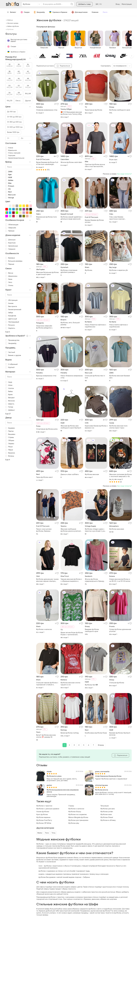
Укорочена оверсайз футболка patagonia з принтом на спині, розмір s (46, 327)
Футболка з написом (44, 629)
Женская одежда (12, 23)
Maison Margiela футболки (78, 817)
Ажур (10, 382)
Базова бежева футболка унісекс (94, 221)
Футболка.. (89, 270)
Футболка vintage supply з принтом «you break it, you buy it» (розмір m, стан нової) (96, 530)
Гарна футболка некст (44, 477)
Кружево (11, 428)
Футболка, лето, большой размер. (70, 324)
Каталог (13, 12)
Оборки (11, 441)
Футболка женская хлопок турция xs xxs (70, 684)
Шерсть (11, 404)
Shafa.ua (10, 20)
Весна (10, 273)
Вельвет (11, 398)
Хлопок (11, 388)
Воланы (11, 456)
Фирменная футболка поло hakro (46, 218)
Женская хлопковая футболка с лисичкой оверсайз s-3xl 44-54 (120, 475)
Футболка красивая (116, 529)
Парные (11, 264)
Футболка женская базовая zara (119, 377)
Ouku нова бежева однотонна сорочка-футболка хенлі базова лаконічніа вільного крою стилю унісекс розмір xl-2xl (119, 218)
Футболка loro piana (54, 776)
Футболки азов (106, 815)
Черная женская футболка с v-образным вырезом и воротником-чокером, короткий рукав (71, 580)
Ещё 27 (8, 414)
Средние (11, 249)
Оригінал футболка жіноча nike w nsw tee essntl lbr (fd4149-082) (95, 165)
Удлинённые (13, 246)
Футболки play (73, 823)
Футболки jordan (107, 812)
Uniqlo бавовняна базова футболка (108, 776)
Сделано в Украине (59, 12)
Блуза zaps (113, 160)
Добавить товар (84, 4)
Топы (53, 833)
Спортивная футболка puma (46, 429)
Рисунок (11, 325)
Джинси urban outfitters (70, 474)
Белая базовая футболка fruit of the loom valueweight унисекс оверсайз (47, 163)
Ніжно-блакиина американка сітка (72, 377)
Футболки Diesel (107, 817)
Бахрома (11, 453)
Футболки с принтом (44, 806)
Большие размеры (15, 261)
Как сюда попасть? (124, 174)
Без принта (12, 306)
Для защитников (81, 12)
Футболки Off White (43, 823)
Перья (10, 450)
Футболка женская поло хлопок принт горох (118, 427)
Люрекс (11, 444)
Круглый (11, 367)
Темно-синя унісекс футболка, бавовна (44, 530)
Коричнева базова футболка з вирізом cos (96, 427)
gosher (49, 785)
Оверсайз (12, 228)
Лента (105, 12)
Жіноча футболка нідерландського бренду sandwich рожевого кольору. (95, 580)
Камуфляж (12, 316)
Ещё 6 (7, 332)
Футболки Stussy (74, 812)
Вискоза (11, 401)
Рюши (10, 447)
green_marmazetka (102, 772)
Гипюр (10, 407)
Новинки (95, 12)
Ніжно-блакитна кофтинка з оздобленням (95, 326)
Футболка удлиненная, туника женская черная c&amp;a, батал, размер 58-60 (47, 580)
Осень (10, 285)
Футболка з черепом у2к (118, 270)
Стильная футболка (116, 683)
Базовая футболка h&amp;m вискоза (119, 734)
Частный (11, 352)
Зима (10, 279)
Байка (10, 391)
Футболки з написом (76, 809)
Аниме (10, 303)
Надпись (11, 328)
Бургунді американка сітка (46, 376)
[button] (36, 38)
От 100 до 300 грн (14, 117)
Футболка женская (92, 474)
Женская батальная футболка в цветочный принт (47, 273)
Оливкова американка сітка (46, 110)
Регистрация (127, 4)
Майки (39, 833)
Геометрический (14, 310)
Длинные (11, 240)
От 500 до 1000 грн (15, 127)
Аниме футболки (42, 812)
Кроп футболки (42, 815)
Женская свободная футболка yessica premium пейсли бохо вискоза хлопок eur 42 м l (72, 530)
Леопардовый (13, 322)
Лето (10, 282)
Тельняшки (105, 806)
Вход (117, 4)
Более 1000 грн (13, 132)
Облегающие (13, 225)
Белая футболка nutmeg (70, 733)
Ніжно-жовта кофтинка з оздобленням (118, 326)
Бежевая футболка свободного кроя (92, 630)
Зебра (10, 313)
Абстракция (12, 300)
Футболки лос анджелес (77, 815)
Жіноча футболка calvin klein (71, 162)
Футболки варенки (43, 817)
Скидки (27, 12)
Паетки (11, 431)
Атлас (10, 385)
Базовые (11, 258)
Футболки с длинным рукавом (47, 809)
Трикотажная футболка (93, 110)
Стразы (71, 806)
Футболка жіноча (101, 790)
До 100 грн (11, 112)
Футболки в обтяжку (108, 820)
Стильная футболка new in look (95, 377)
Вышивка (11, 434)
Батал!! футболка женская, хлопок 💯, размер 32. (46, 736)
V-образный (13, 364)
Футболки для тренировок (78, 820)
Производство (13, 340)
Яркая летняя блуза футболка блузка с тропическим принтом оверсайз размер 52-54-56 (72, 634)
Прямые (11, 231)
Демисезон (12, 276)
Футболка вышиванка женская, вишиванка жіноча (63, 791)
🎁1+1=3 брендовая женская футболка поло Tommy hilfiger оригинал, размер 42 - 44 (72, 113)
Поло (47, 833)
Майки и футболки (13, 26)
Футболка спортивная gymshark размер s (69, 271)
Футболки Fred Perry (44, 820)
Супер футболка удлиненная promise (120, 630)
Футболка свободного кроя (119, 110)
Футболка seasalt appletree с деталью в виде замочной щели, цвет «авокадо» (71, 218)
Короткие (12, 243)
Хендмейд (41, 12)
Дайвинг (11, 410)
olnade (49, 772)
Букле (10, 395)
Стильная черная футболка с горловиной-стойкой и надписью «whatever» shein (47, 684)
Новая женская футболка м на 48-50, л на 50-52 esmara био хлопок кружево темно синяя (120, 580)
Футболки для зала (108, 809)
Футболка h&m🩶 (91, 685)
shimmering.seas (101, 785)
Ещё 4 (7, 460)
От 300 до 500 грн (14, 122)
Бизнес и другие (14, 355)
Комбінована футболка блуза (96, 733)
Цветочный (12, 319)
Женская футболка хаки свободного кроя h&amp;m (71, 427)
